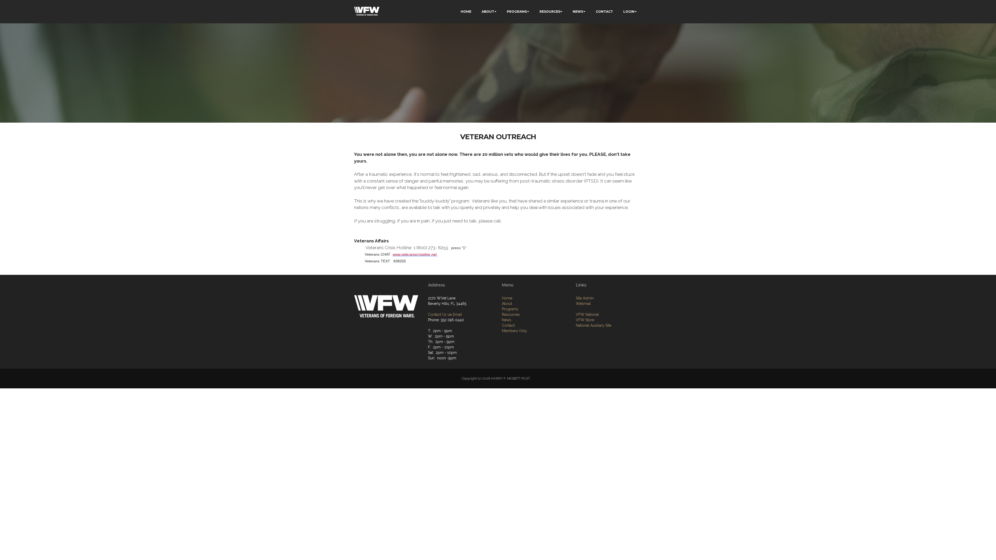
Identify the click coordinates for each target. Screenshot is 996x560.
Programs (510, 309)
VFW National (587, 314)
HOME (466, 11)
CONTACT (604, 11)
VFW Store (585, 320)
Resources (511, 314)
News (506, 320)
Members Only (514, 331)
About (507, 304)
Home (507, 298)
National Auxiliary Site (593, 325)
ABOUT (488, 11)
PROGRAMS (517, 11)
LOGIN (628, 11)
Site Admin (585, 298)
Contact (508, 325)
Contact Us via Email (445, 314)
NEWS (578, 11)
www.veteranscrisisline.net (415, 254)
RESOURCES (550, 11)
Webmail (583, 304)
